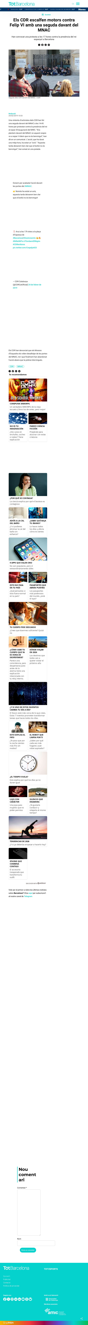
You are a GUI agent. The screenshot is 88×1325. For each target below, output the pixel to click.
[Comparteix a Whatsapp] (46, 45)
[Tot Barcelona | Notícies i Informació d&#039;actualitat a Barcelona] (17, 7)
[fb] (5, 1300)
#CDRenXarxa (19, 244)
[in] (19, 1300)
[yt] (23, 1300)
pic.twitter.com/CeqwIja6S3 (25, 247)
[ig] (12, 1300)
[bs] (30, 1300)
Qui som (6, 1276)
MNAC (20, 366)
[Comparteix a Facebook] (42, 45)
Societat (48, 14)
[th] (27, 1300)
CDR (12, 366)
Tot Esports (51, 1269)
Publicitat (7, 1279)
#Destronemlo (29, 238)
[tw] (9, 1300)
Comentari (22, 1188)
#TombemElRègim (32, 241)
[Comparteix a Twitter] (39, 45)
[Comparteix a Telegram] (49, 45)
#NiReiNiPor (18, 241)
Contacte (6, 1283)
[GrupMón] (44, 1323)
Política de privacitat (11, 1286)
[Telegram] (16, 1300)
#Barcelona (18, 238)
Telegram (28, 896)
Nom (19, 1239)
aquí (30, 893)
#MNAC (28, 186)
